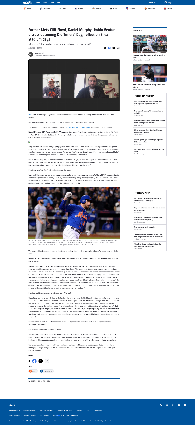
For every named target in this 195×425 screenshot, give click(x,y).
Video (52, 2)
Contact (79, 410)
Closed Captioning (70, 415)
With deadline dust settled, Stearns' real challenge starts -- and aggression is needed (149, 121)
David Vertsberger (139, 154)
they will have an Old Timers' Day (78, 127)
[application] (74, 85)
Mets (30, 114)
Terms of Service (29, 415)
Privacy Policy (14, 415)
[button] (168, 2)
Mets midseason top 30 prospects (144, 227)
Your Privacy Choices (47, 415)
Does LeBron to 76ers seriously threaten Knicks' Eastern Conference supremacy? (148, 218)
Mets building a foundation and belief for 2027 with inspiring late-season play (148, 199)
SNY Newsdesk (145, 60)
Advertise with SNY (28, 410)
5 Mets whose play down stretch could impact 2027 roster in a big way (148, 131)
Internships (97, 410)
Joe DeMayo (138, 106)
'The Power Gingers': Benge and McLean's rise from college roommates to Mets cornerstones (148, 235)
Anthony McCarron (140, 239)
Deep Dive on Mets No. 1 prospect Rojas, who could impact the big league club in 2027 (148, 102)
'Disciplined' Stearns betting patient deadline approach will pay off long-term (147, 245)
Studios (69, 410)
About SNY (13, 410)
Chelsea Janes (138, 248)
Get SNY (59, 410)
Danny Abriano (138, 115)
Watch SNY (152, 2)
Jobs (87, 410)
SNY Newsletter (46, 410)
